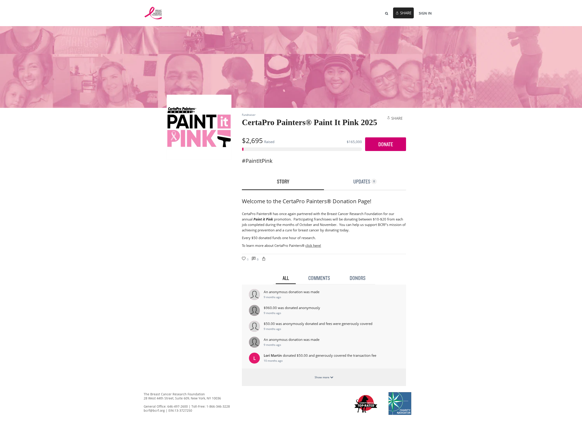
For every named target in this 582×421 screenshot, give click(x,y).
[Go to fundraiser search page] (386, 13)
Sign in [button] (425, 13)
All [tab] (286, 278)
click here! (313, 245)
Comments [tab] (319, 278)
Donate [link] (385, 144)
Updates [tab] (364, 181)
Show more (322, 377)
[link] (153, 13)
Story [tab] (283, 181)
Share (396, 118)
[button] (264, 259)
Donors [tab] (358, 278)
